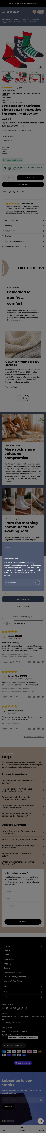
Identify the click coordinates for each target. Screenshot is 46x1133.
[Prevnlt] (37, 582)
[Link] (7, 547)
